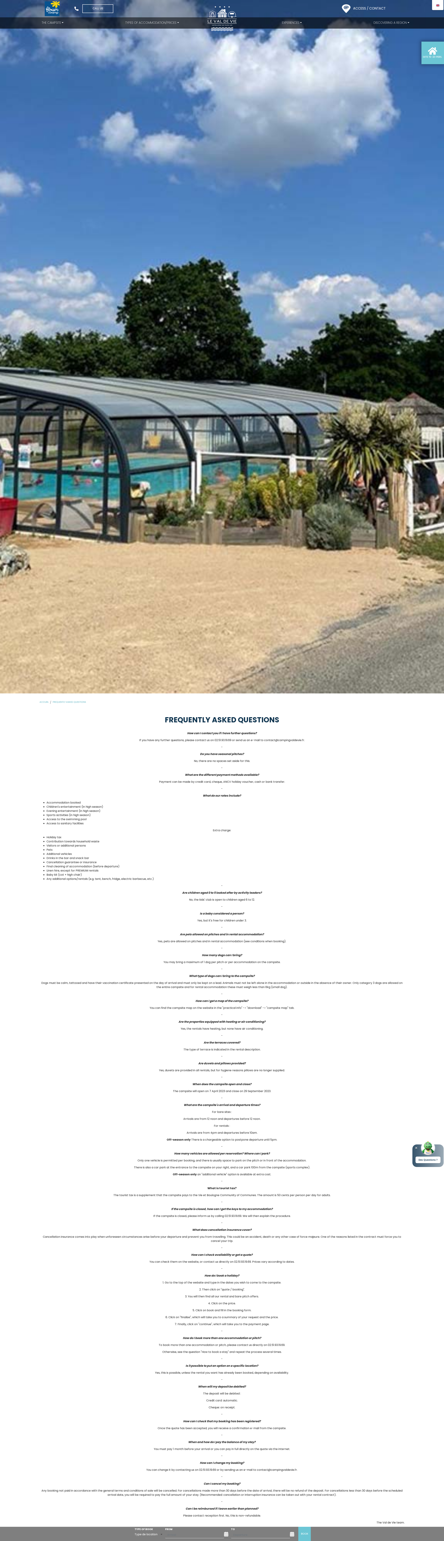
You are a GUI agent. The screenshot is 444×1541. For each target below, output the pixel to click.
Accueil (44, 702)
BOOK (304, 1533)
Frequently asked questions (69, 702)
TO (233, 1529)
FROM (168, 1529)
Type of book (144, 1529)
